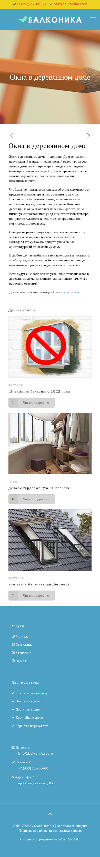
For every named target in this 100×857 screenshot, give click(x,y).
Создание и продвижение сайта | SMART (50, 839)
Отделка (21, 661)
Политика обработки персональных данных (50, 830)
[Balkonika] (50, 19)
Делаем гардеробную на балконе (39, 488)
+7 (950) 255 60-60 (31, 4)
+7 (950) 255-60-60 (33, 768)
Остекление (24, 644)
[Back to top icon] (50, 814)
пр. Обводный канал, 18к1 (36, 783)
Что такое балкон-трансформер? (39, 584)
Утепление (23, 653)
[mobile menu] (93, 19)
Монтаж (22, 636)
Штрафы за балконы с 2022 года (39, 391)
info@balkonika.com (70, 4)
